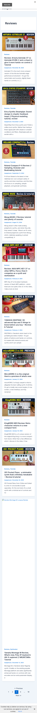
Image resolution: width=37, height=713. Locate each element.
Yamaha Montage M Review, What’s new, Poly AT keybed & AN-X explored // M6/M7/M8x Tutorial (17, 656)
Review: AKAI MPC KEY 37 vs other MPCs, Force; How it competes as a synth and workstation (17, 272)
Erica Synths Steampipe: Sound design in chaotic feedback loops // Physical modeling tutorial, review (18, 115)
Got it (20, 711)
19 (28, 692)
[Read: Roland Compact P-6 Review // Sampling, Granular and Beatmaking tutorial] (18, 149)
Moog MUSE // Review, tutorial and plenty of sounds (17, 218)
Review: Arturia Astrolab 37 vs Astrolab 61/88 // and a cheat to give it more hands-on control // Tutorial (18, 61)
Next (18, 695)
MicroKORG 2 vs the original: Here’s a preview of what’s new (17, 375)
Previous (18, 688)
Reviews (6, 54)
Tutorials (12, 108)
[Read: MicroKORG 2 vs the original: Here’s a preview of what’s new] (18, 358)
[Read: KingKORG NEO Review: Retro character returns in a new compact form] (18, 407)
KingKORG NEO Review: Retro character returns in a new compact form (17, 425)
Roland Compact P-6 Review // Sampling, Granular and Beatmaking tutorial (17, 167)
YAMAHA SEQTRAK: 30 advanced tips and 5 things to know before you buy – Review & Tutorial (17, 323)
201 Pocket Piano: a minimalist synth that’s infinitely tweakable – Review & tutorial (18, 474)
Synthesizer (14, 649)
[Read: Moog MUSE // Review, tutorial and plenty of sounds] (18, 201)
